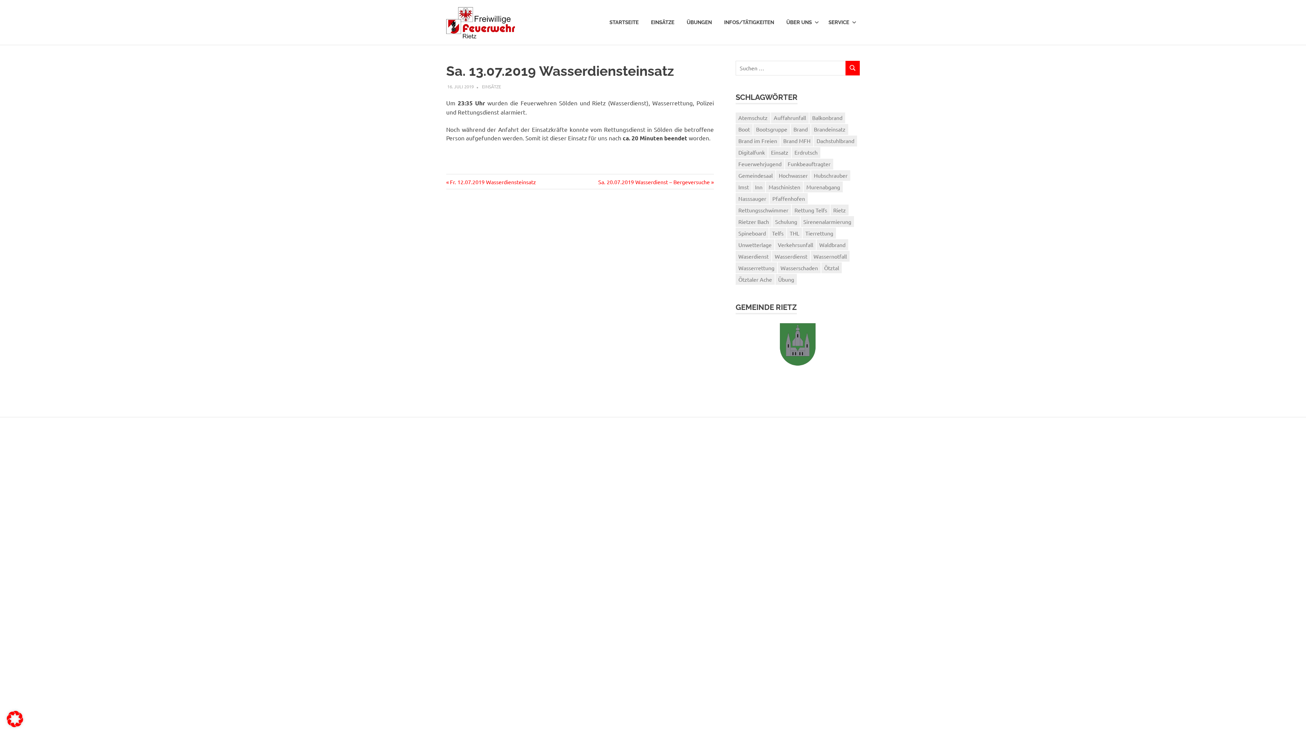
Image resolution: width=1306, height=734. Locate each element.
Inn (759, 187)
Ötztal (831, 267)
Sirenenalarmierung (827, 221)
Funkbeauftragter (809, 163)
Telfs (778, 233)
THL (794, 233)
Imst (743, 187)
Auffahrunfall (790, 117)
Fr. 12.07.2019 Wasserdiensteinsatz (493, 181)
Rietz (839, 210)
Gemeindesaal (755, 175)
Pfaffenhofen (788, 198)
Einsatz (779, 152)
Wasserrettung (756, 267)
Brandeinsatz (829, 129)
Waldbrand (832, 244)
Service (838, 22)
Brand (800, 129)
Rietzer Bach (753, 221)
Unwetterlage (755, 244)
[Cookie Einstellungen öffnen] (15, 724)
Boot (744, 129)
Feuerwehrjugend (760, 163)
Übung (786, 279)
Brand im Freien (757, 140)
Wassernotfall (830, 256)
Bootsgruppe (771, 129)
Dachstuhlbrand (835, 140)
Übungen (699, 22)
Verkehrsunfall (795, 244)
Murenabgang (823, 187)
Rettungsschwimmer (763, 210)
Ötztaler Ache (755, 279)
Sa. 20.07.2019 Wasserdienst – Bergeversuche (654, 181)
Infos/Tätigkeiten (749, 22)
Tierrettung (819, 233)
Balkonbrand (827, 117)
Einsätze (662, 22)
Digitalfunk (751, 152)
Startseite (624, 22)
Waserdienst (753, 256)
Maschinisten (784, 187)
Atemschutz (753, 117)
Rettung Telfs (810, 210)
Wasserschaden (799, 267)
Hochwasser (793, 175)
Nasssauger (752, 198)
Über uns (799, 22)
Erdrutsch (806, 152)
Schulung (786, 221)
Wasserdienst (791, 256)
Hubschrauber (831, 175)
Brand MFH (796, 140)
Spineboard (752, 233)
